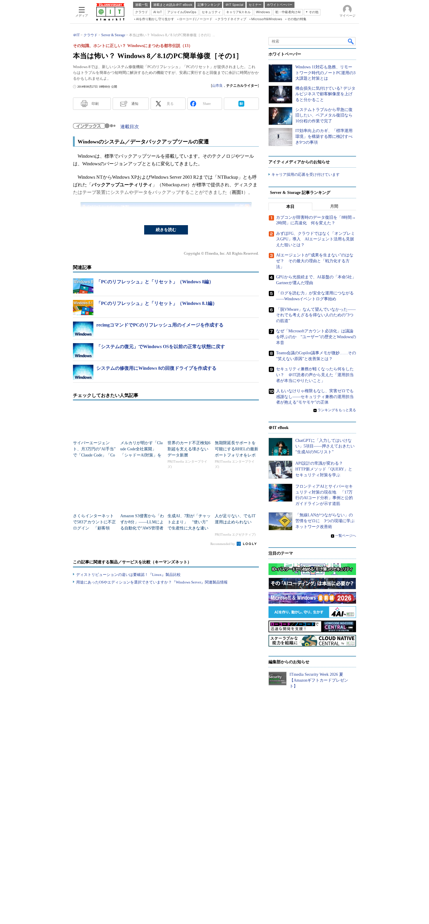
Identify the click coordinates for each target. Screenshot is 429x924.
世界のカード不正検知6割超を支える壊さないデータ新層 (189, 449)
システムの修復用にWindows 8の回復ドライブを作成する (156, 368)
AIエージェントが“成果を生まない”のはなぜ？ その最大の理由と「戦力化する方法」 (314, 261)
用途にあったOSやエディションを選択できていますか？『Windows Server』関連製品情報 (152, 582)
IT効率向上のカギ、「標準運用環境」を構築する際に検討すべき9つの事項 (324, 136)
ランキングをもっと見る (337, 410)
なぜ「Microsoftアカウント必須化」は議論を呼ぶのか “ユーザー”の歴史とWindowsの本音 (316, 337)
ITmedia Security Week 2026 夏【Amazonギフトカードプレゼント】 (319, 680)
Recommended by (223, 544)
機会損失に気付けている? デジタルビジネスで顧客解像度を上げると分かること (325, 94)
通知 (134, 104)
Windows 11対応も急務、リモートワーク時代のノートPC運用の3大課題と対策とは (325, 73)
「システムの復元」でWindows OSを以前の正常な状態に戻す (160, 346)
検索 (351, 41)
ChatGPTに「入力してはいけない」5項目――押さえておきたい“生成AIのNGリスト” (325, 446)
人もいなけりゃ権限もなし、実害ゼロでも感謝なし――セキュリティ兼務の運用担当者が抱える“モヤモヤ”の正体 (315, 396)
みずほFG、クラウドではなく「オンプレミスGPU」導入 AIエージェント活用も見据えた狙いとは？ (315, 239)
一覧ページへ (345, 536)
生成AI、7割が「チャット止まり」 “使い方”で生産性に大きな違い (189, 522)
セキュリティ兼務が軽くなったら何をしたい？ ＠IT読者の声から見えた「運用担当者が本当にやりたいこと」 (315, 375)
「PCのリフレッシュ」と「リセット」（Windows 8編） (155, 281)
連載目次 (129, 126)
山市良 (217, 86)
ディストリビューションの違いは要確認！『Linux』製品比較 (128, 574)
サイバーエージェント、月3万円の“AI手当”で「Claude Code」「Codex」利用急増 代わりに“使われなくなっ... (94, 455)
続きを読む (166, 229)
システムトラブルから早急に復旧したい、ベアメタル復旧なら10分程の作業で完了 (324, 115)
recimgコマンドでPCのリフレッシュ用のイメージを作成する (160, 324)
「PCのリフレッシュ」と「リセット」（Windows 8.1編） (156, 303)
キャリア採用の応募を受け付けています (305, 174)
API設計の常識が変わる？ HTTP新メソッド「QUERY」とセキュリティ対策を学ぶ (323, 469)
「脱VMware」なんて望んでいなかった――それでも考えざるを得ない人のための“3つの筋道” (316, 315)
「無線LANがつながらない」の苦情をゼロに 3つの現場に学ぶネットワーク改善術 (325, 521)
